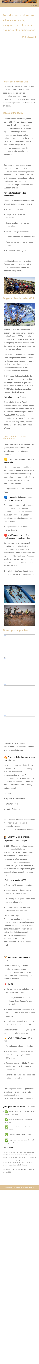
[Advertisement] (19, 61)
